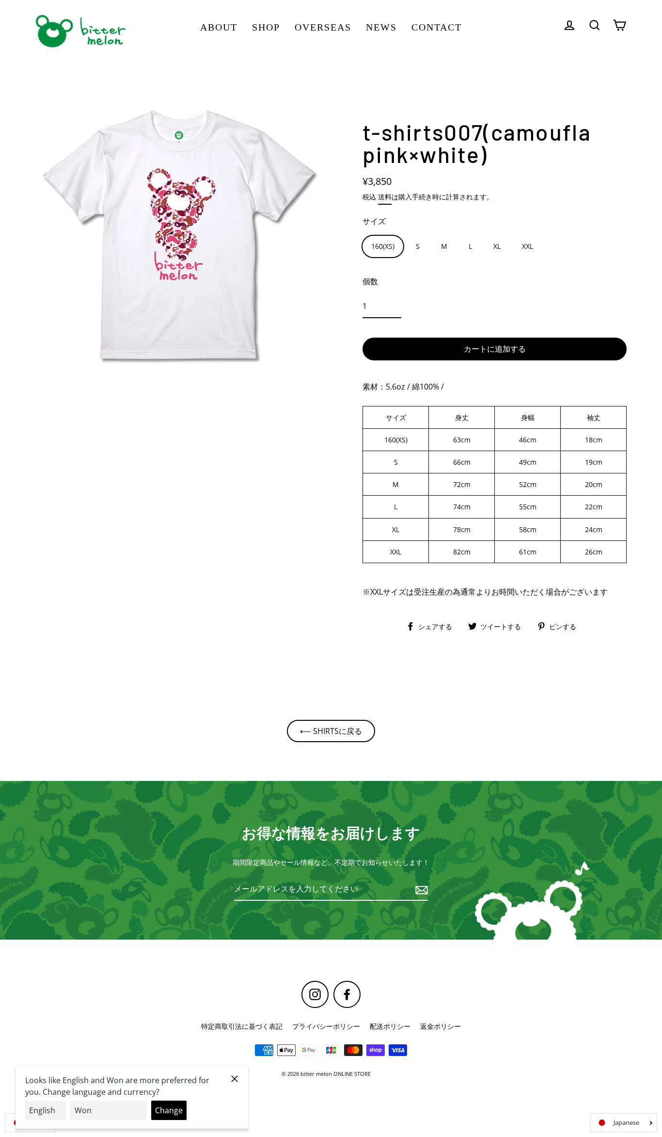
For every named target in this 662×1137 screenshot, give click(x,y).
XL (497, 246)
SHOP (266, 27)
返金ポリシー (440, 1026)
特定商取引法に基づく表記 (242, 1026)
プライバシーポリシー (326, 1026)
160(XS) (382, 246)
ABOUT (218, 27)
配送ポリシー (390, 1026)
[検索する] (594, 25)
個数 (370, 281)
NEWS (381, 27)
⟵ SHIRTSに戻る (331, 731)
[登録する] (420, 889)
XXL (527, 246)
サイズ (374, 221)
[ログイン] (569, 25)
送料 (385, 196)
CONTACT (436, 27)
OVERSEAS (323, 27)
